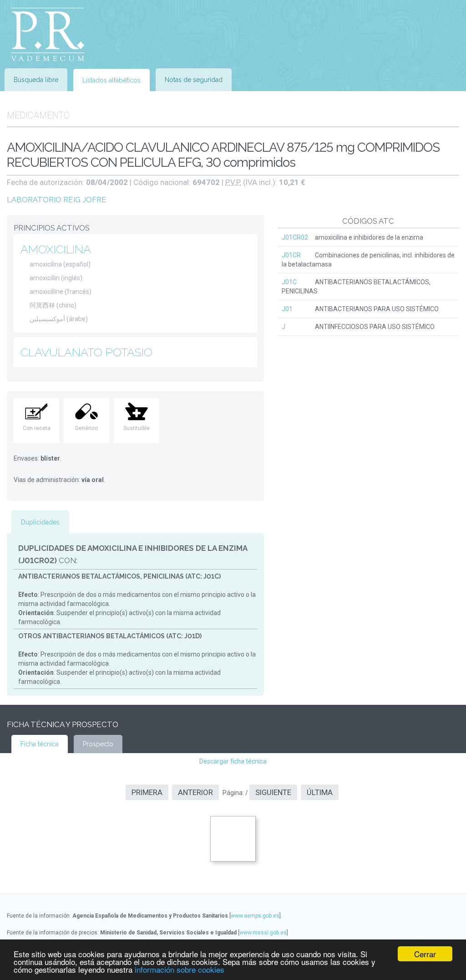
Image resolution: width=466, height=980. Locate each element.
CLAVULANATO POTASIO (86, 352)
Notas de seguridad (194, 79)
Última (320, 792)
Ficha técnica (39, 744)
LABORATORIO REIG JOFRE (56, 199)
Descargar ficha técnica (233, 761)
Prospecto (98, 744)
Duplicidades (40, 522)
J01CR (291, 255)
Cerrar (425, 953)
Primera (147, 792)
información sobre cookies (179, 969)
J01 (287, 309)
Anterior (195, 792)
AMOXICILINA (55, 249)
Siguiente (273, 792)
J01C (289, 282)
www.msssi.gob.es (263, 932)
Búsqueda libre (36, 79)
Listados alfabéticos (111, 80)
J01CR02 (295, 237)
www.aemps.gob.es (255, 916)
